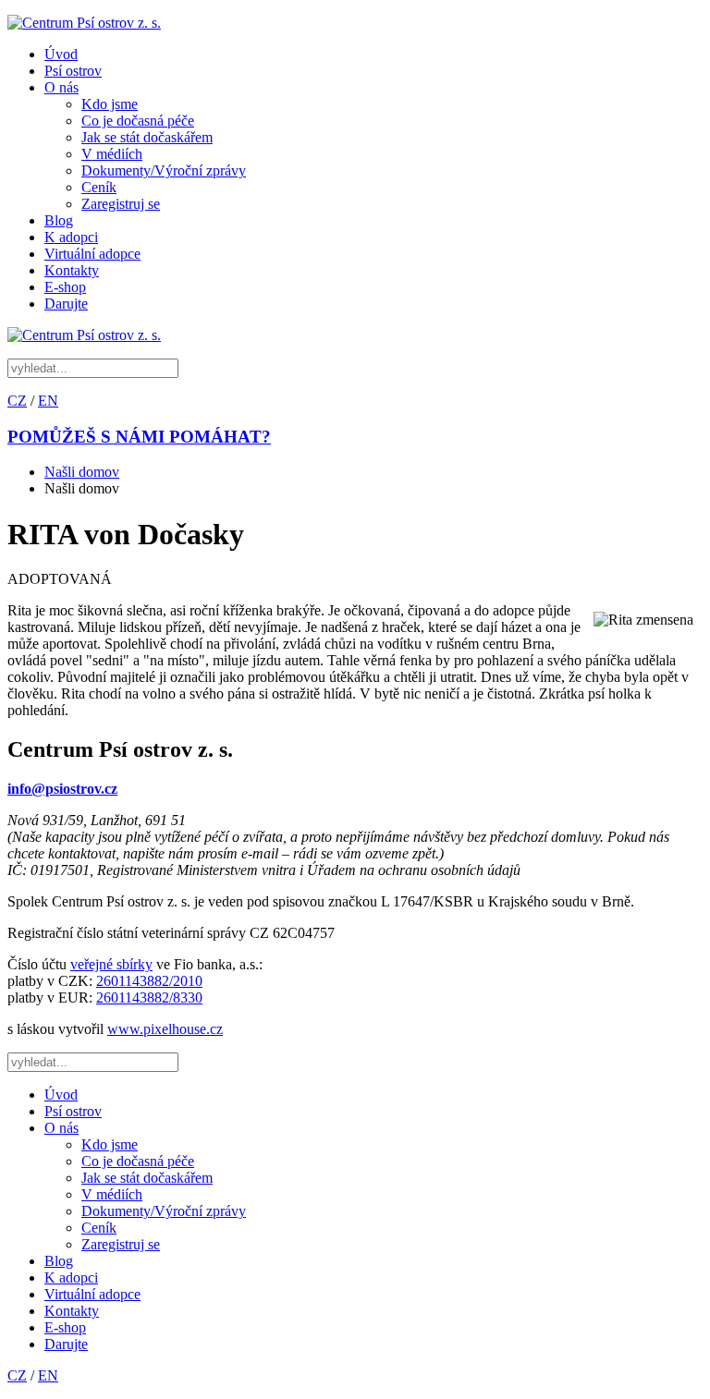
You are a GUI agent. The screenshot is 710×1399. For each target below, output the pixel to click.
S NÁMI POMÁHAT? (139, 436)
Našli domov (81, 472)
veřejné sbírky (111, 964)
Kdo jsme (109, 104)
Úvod (61, 54)
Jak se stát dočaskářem (147, 137)
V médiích (111, 154)
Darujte (66, 303)
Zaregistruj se (120, 204)
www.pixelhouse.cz (165, 1029)
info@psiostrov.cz (62, 789)
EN (48, 400)
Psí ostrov (73, 71)
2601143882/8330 (149, 997)
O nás (61, 87)
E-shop (65, 287)
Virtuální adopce (92, 254)
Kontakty (71, 270)
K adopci (71, 237)
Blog (58, 220)
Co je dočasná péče (137, 120)
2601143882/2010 (149, 981)
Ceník (98, 187)
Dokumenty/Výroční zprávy (163, 170)
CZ (17, 400)
